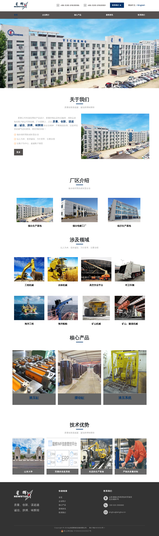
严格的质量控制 (130, 471)
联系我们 (116, 5)
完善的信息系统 (62, 471)
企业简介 (45, 15)
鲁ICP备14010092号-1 (96, 528)
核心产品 (77, 15)
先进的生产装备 (96, 471)
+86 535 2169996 (70, 5)
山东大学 (28, 471)
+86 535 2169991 (97, 5)
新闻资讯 (109, 15)
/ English (140, 5)
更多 (18, 152)
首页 (16, 15)
